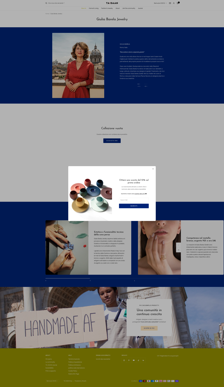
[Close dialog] (143, 173)
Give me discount (95, 206)
